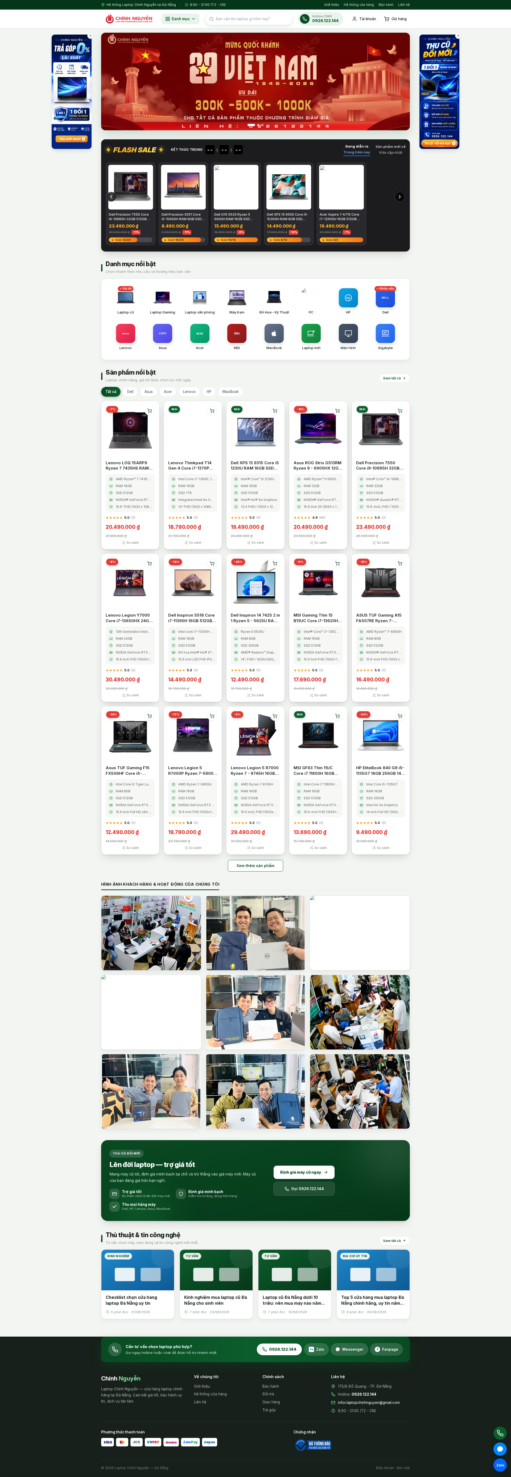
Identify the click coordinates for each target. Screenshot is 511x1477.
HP (209, 392)
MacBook (230, 392)
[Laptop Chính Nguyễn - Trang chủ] (128, 19)
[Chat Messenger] (500, 1449)
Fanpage (387, 1349)
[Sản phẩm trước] (111, 197)
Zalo (317, 1349)
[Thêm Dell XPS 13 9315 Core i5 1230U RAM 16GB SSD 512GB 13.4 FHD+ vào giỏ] (275, 411)
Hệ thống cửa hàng (359, 5)
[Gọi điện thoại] (500, 1433)
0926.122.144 (282, 1349)
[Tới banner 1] (251, 125)
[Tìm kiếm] (211, 19)
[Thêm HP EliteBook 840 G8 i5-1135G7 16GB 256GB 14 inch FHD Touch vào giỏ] (400, 716)
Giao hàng (271, 1402)
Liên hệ (404, 5)
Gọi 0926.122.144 (307, 1188)
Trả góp (269, 1410)
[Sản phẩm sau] (400, 197)
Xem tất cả (392, 378)
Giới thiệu (331, 5)
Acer (168, 392)
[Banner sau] (400, 81)
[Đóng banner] (90, 35)
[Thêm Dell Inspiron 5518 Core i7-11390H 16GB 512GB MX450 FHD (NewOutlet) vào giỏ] (212, 563)
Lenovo (189, 392)
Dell (130, 392)
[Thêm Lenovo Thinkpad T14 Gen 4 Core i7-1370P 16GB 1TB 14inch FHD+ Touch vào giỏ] (212, 411)
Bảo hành (386, 5)
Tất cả (110, 392)
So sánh (132, 543)
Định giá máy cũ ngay (300, 1172)
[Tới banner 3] (262, 125)
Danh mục (181, 19)
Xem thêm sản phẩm (255, 865)
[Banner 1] (255, 81)
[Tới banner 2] (258, 125)
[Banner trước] (111, 81)
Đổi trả (268, 1394)
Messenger (353, 1349)
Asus (149, 392)
